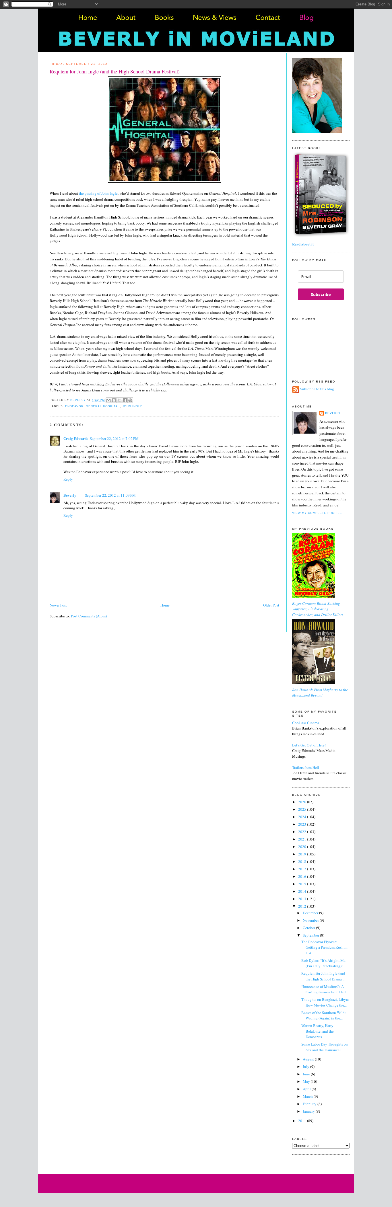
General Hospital (103, 406)
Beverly (69, 495)
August (309, 1059)
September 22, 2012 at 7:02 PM (114, 438)
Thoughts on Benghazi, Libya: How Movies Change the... (325, 1002)
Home (165, 605)
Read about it (303, 244)
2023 (302, 824)
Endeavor (74, 406)
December (311, 912)
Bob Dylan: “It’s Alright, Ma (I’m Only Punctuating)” (323, 963)
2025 (302, 809)
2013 (302, 898)
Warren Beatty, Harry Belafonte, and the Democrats (317, 1031)
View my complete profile (317, 512)
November (311, 920)
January (309, 1111)
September (311, 935)
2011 (302, 1120)
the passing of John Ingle (98, 193)
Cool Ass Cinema (305, 722)
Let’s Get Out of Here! (309, 745)
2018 (302, 861)
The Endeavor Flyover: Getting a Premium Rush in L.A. (324, 947)
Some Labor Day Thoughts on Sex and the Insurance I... (324, 1047)
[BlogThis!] (114, 400)
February (310, 1103)
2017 (302, 868)
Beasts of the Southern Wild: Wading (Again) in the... (323, 1015)
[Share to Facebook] (125, 400)
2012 (302, 906)
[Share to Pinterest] (130, 400)
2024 (302, 816)
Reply (68, 479)
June (307, 1074)
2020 (302, 846)
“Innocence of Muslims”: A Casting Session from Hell (323, 989)
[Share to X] (119, 400)
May (307, 1081)
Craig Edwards (75, 438)
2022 (302, 831)
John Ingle (132, 406)
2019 (302, 854)
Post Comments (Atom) (89, 616)
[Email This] (108, 400)
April (307, 1088)
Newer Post (58, 605)
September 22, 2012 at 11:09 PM (110, 495)
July (306, 1066)
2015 (302, 883)
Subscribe (321, 294)
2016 (302, 876)
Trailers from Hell (305, 767)
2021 (302, 839)
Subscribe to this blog (317, 389)
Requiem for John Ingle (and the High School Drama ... (323, 976)
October (309, 927)
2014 (302, 891)
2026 (302, 801)
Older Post (271, 605)
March (308, 1096)
